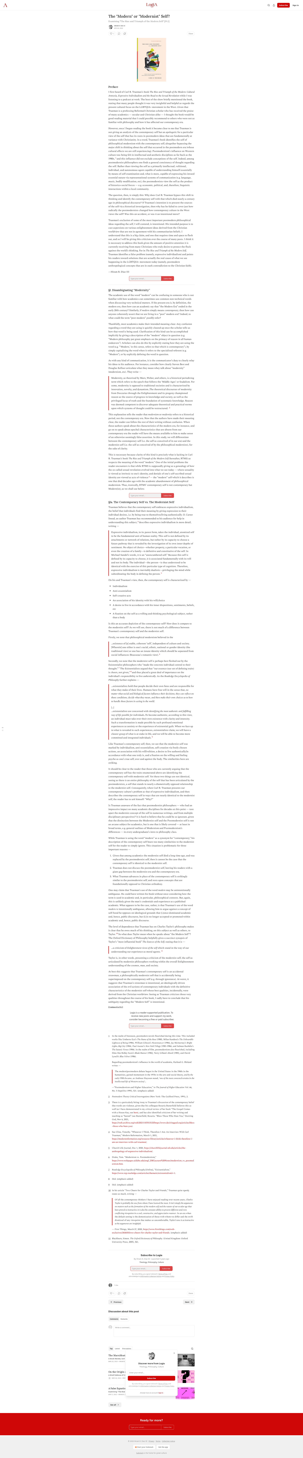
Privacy (151, 1441)
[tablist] (118, 1319)
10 (117, 933)
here (136, 1112)
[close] (174, 1353)
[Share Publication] (274, 5)
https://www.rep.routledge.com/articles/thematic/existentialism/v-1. (144, 1173)
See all (113, 1405)
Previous (117, 1302)
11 (162, 951)
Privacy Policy (169, 1386)
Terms (158, 1441)
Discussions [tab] (126, 1349)
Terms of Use (162, 1384)
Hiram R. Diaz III (119, 26)
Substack (139, 1453)
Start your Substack (145, 1447)
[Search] (268, 5)
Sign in (296, 5)
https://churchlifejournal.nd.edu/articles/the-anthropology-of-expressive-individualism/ (149, 1149)
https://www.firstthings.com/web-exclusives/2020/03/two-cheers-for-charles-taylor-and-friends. (143, 1231)
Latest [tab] (117, 1349)
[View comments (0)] (119, 33)
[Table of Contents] (2, 729)
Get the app (163, 1447)
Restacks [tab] (124, 1319)
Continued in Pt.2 (115, 1007)
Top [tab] (111, 1349)
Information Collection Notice (150, 1386)
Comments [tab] (114, 1319)
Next (187, 1302)
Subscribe (283, 5)
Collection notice (168, 1441)
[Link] (105, 87)
